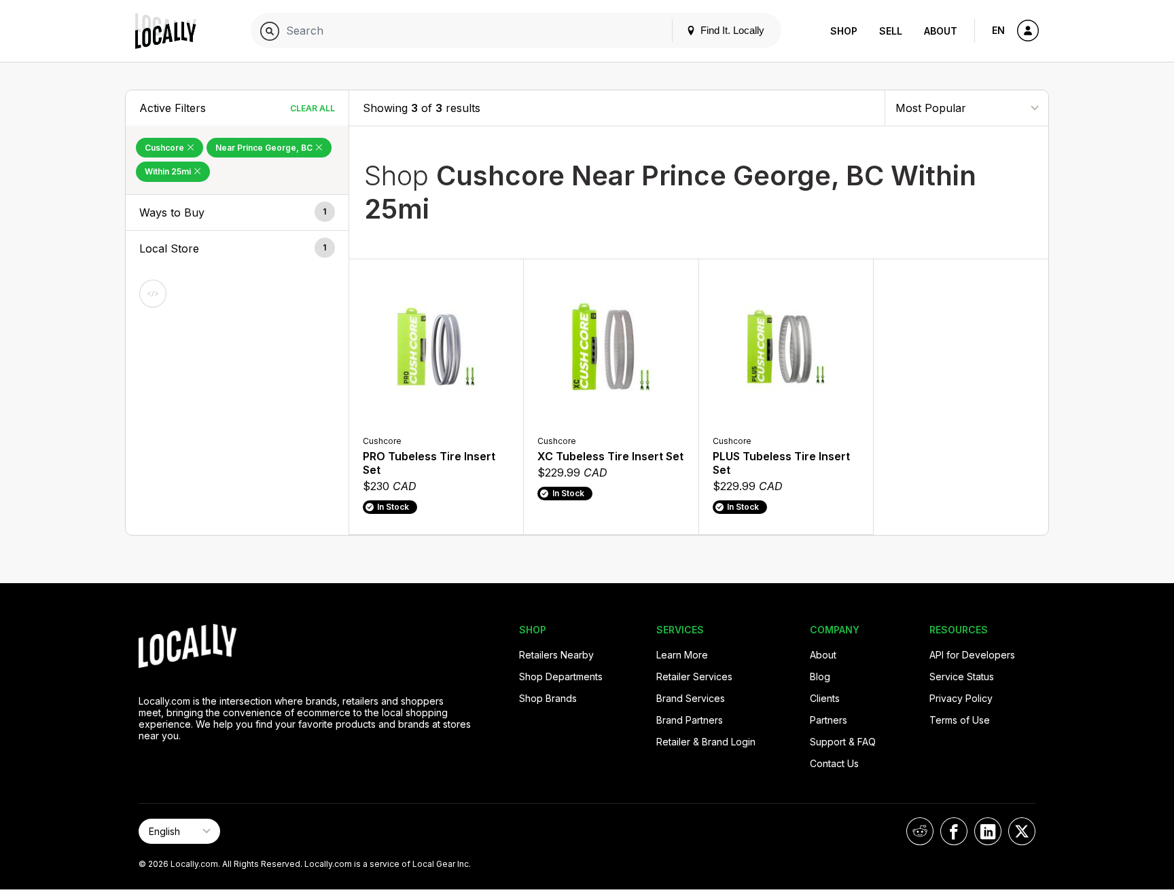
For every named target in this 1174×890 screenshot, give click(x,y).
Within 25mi (169, 171)
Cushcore (165, 148)
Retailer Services (694, 676)
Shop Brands (548, 698)
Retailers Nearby (556, 655)
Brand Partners (689, 720)
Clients (825, 698)
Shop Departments (561, 676)
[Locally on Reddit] (919, 831)
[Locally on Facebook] (953, 831)
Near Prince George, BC (265, 148)
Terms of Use (959, 720)
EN (998, 30)
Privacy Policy (961, 698)
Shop (843, 31)
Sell (890, 31)
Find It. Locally (731, 30)
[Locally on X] (1021, 831)
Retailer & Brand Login (705, 741)
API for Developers (972, 655)
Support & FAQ (843, 741)
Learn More (682, 655)
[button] (237, 212)
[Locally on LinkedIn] (987, 831)
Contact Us (834, 763)
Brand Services (690, 698)
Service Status (961, 676)
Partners (828, 720)
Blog (820, 676)
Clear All (312, 108)
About (940, 31)
